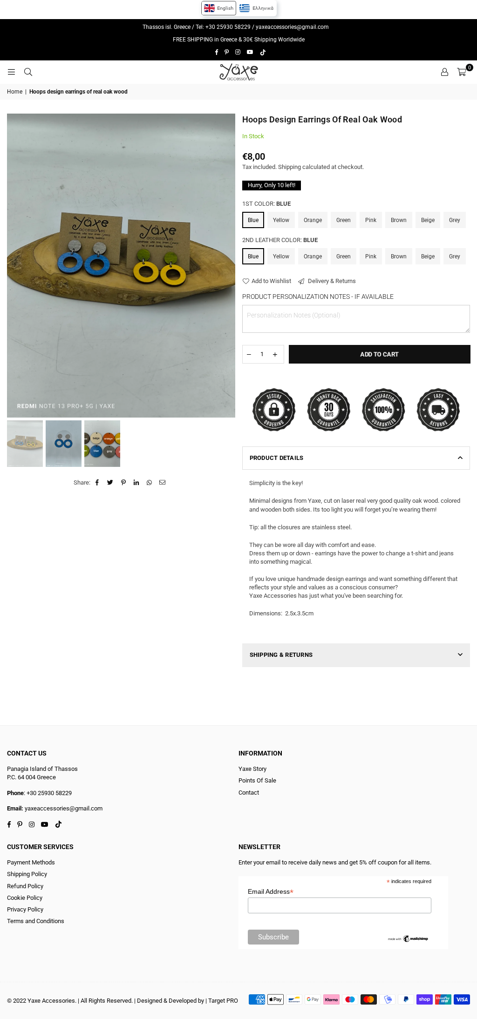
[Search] (28, 72)
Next (227, 265)
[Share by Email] (162, 483)
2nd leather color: (280, 239)
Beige (428, 220)
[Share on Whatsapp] (149, 483)
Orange (313, 220)
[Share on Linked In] (136, 483)
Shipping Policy (27, 874)
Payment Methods (31, 862)
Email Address (270, 891)
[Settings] (444, 72)
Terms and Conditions (35, 921)
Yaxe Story (252, 768)
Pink (370, 220)
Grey (454, 220)
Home (14, 91)
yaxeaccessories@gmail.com (292, 27)
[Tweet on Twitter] (110, 483)
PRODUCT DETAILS (277, 457)
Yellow (281, 220)
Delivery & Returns (331, 280)
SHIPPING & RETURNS (281, 654)
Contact (248, 792)
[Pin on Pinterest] (123, 483)
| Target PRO (221, 1000)
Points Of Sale (257, 780)
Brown (399, 220)
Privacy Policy (25, 909)
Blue (253, 220)
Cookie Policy (24, 897)
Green (343, 220)
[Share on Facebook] (97, 483)
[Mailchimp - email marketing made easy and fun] (408, 941)
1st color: (266, 203)
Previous (15, 265)
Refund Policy (25, 886)
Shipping (289, 166)
